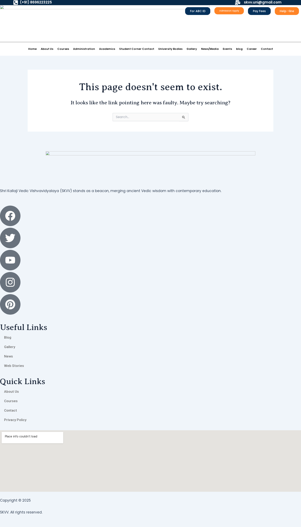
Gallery (192, 49)
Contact (267, 49)
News (8, 356)
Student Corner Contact (136, 49)
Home (32, 49)
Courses (63, 49)
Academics (107, 49)
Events (227, 49)
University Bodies (170, 49)
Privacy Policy (15, 420)
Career (252, 49)
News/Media (210, 49)
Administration (84, 49)
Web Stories (14, 366)
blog (239, 49)
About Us (47, 49)
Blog (7, 337)
